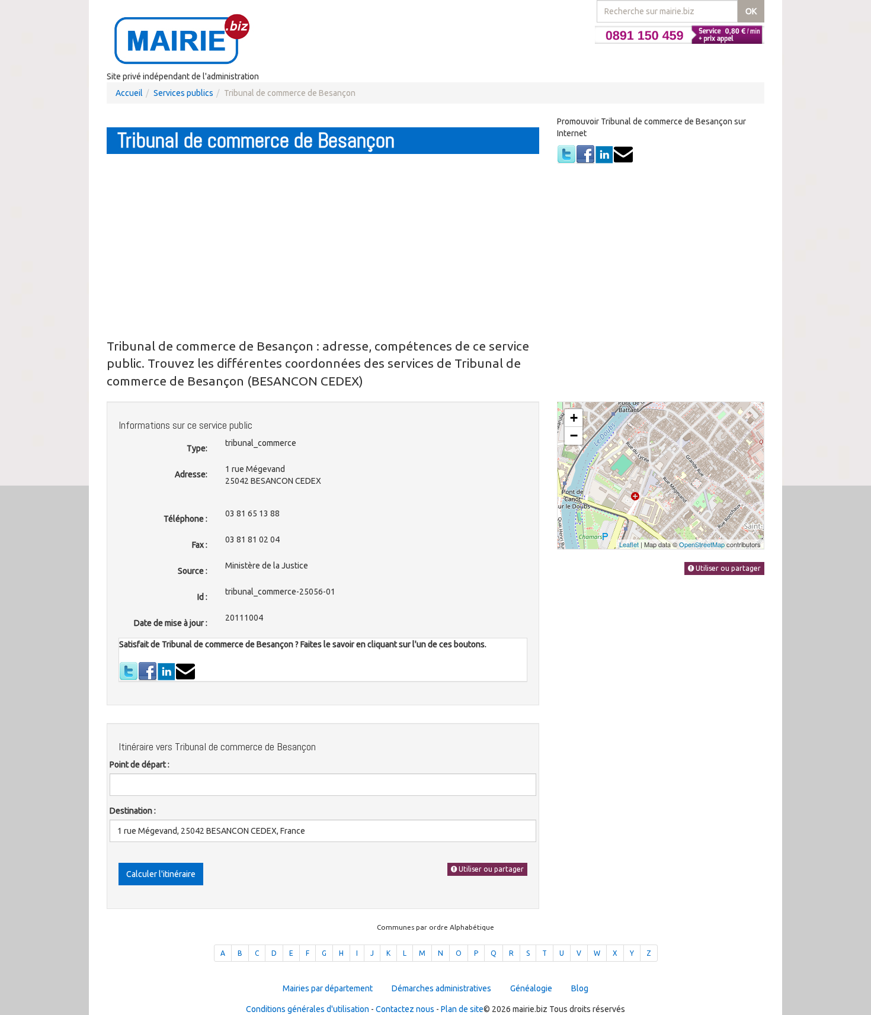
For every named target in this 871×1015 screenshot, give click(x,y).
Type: (197, 448)
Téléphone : (185, 518)
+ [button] (574, 417)
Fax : (199, 545)
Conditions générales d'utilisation (307, 1009)
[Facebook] (585, 154)
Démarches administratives (441, 988)
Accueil (129, 93)
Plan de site (462, 1009)
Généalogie (531, 988)
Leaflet (629, 544)
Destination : (133, 810)
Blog (579, 988)
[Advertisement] (323, 246)
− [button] (574, 435)
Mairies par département (328, 988)
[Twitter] (566, 154)
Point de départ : (139, 764)
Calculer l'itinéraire (161, 874)
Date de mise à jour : (170, 623)
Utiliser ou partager (490, 869)
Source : (192, 571)
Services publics (183, 93)
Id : (202, 597)
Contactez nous (405, 1009)
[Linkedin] (604, 154)
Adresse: (191, 474)
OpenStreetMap (702, 544)
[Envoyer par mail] (623, 154)
